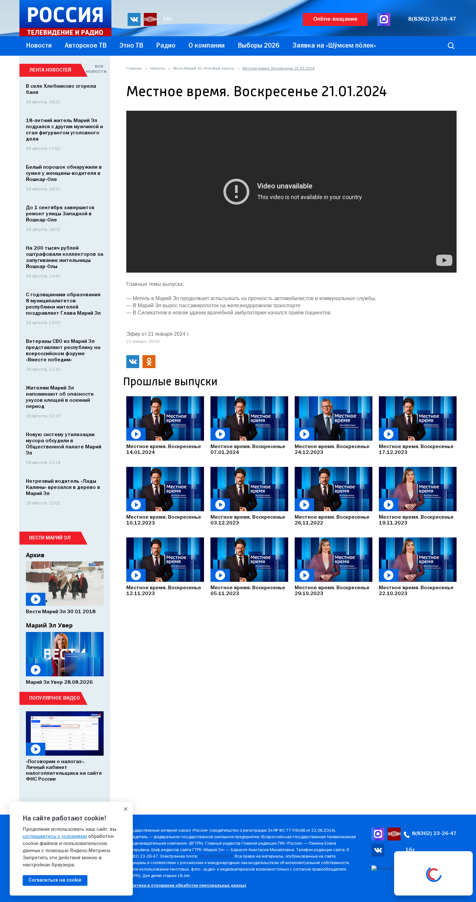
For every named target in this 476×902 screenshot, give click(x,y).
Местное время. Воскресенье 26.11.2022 (332, 520)
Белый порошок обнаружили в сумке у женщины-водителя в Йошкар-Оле (64, 173)
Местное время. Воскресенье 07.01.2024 (247, 450)
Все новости (95, 69)
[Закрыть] (126, 809)
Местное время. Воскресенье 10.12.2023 (163, 520)
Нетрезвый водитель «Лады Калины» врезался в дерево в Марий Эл (63, 487)
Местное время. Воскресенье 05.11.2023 (247, 591)
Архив (35, 555)
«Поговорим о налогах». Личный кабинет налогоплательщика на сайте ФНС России (64, 771)
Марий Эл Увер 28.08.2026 (59, 682)
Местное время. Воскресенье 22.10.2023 (416, 591)
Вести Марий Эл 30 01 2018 (61, 612)
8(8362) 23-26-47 (432, 19)
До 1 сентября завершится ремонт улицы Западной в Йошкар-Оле (60, 214)
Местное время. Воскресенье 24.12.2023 (332, 450)
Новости (157, 68)
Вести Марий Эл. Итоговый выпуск (203, 68)
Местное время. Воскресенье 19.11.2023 (416, 520)
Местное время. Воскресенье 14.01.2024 (163, 450)
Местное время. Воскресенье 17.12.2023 (416, 450)
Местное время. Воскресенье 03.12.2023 (247, 520)
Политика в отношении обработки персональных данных (186, 885)
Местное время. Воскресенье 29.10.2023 (332, 591)
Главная (134, 68)
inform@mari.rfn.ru (216, 856)
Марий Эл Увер (49, 625)
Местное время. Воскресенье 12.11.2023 (163, 591)
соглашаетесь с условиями (55, 836)
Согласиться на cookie (55, 880)
